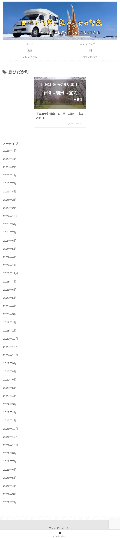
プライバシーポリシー (60, 528)
